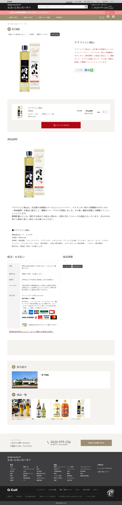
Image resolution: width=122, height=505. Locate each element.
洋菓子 (12, 478)
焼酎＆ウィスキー (42, 34)
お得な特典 (105, 1)
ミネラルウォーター (29, 469)
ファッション (71, 469)
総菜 (38, 469)
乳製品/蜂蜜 (26, 478)
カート (113, 18)
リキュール (55, 34)
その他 (15, 23)
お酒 (12, 23)
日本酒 (31, 34)
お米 (11, 466)
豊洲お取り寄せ (41, 473)
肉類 (11, 473)
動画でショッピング (59, 466)
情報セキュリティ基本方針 (48, 496)
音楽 (68, 471)
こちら (34, 116)
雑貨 (55, 480)
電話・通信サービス (89, 1)
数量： (99, 112)
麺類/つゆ (26, 466)
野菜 (11, 475)
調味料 (25, 475)
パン (24, 480)
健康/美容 (39, 480)
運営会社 (10, 496)
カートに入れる (62, 125)
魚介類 (12, 471)
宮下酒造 (16, 29)
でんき (98, 1)
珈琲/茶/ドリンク (28, 473)
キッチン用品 (57, 475)
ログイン (108, 18)
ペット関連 (70, 466)
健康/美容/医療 (84, 475)
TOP (8, 23)
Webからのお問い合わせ (96, 443)
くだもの (12, 469)
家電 (55, 473)
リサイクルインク (85, 469)
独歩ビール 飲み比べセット (17, 34)
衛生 (81, 473)
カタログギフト (41, 478)
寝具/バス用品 (58, 478)
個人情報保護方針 (30, 496)
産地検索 (39, 475)
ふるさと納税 (78, 1)
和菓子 (12, 480)
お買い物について (103, 472)
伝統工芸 (69, 480)
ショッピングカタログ (105, 468)
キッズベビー (71, 478)
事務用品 (69, 475)
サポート (112, 1)
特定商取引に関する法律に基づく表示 (70, 496)
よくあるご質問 (90, 496)
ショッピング (69, 1)
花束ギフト (57, 469)
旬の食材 (39, 471)
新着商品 (59, 17)
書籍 (68, 473)
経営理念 (19, 496)
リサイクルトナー (85, 466)
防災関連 (82, 471)
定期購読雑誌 (57, 471)
